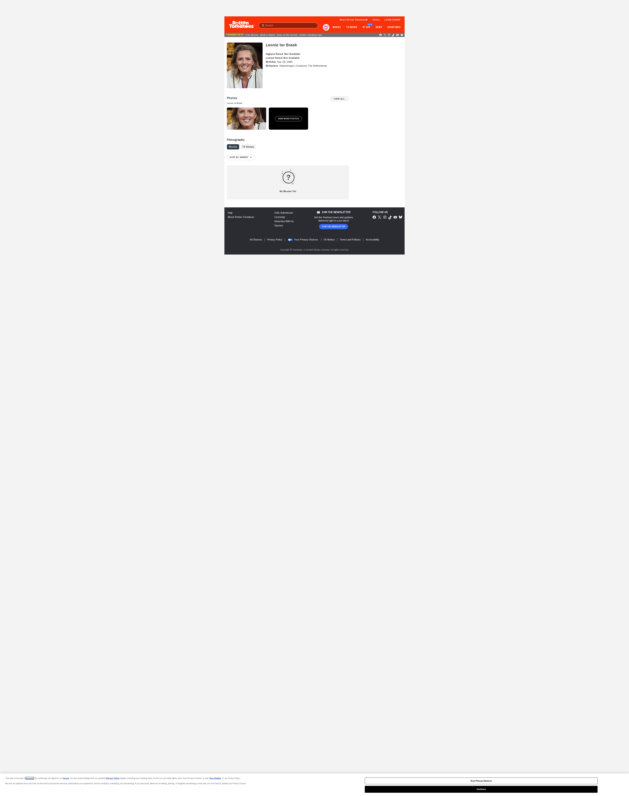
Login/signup (392, 19)
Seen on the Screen (287, 35)
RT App (366, 27)
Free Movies (252, 35)
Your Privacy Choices (306, 239)
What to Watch (267, 35)
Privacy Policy (113, 778)
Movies (337, 27)
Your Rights (215, 778)
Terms (66, 778)
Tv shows (351, 27)
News (379, 27)
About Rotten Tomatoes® (354, 19)
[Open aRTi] (326, 27)
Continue (481, 789)
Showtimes (394, 27)
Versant (30, 778)
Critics (376, 19)
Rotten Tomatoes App (311, 35)
